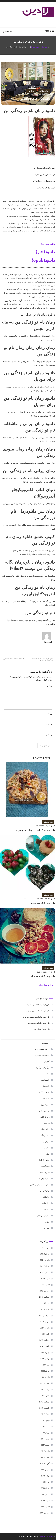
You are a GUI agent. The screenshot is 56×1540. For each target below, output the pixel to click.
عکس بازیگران (44, 1160)
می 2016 (46, 1482)
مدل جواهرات (44, 1178)
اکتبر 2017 (46, 1395)
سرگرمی (31, 91)
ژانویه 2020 (45, 1327)
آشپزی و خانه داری (42, 1055)
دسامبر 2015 (44, 1512)
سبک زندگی (45, 1135)
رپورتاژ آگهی (45, 1117)
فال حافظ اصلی (45, 985)
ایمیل (49, 724)
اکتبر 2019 (45, 1334)
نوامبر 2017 (45, 1389)
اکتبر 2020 (45, 1309)
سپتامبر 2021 (44, 1297)
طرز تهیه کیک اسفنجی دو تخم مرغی (36, 1017)
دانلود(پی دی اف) (48, 244)
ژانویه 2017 (45, 1451)
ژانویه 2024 (45, 1260)
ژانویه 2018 (45, 1377)
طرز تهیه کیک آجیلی (42, 1029)
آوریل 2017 (45, 1432)
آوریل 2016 (45, 1488)
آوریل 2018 (45, 1371)
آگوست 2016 (44, 1463)
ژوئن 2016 (45, 1475)
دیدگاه (49, 686)
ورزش (47, 1221)
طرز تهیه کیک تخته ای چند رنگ (38, 1004)
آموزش (47, 1061)
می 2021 (46, 1303)
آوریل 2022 (45, 1266)
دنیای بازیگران (44, 1092)
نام (50, 714)
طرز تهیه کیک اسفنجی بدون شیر (37, 1010)
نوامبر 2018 (45, 1358)
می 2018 (46, 1364)
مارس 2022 (45, 1272)
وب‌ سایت (48, 734)
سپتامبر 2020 (44, 1315)
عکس (47, 1154)
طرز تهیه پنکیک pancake (43, 903)
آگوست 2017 (44, 1408)
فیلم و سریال (44, 1172)
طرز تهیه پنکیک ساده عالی (42, 976)
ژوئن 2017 (45, 1420)
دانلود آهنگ (45, 1080)
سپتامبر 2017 (44, 1401)
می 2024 (46, 1247)
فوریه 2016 (45, 1500)
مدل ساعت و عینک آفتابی (40, 1184)
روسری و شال (44, 1110)
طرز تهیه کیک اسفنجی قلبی (39, 1023)
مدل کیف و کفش (43, 1215)
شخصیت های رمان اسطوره (13, 658)
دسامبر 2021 (44, 1290)
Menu (48, 30)
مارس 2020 (45, 1321)
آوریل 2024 (45, 1253)
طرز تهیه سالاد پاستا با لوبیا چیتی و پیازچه (35, 830)
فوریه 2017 (45, 1445)
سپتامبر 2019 (44, 1340)
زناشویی (46, 1123)
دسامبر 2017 (45, 1383)
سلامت (47, 1147)
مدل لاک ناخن (44, 1191)
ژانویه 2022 (45, 1284)
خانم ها (47, 1073)
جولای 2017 (45, 1414)
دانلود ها (46, 1086)
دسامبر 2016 (44, 1457)
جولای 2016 (45, 1469)
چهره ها (47, 1228)
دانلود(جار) (45, 252)
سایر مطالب (43, 91)
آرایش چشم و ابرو (42, 1049)
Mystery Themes (46, 1536)
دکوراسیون (45, 1104)
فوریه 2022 (45, 1278)
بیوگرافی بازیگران (42, 1067)
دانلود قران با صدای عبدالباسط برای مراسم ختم (42, 659)
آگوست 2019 (44, 1346)
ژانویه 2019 (45, 1352)
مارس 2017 (45, 1438)
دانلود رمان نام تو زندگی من (35, 99)
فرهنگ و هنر (45, 1166)
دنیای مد (46, 1098)
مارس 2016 (45, 1494)
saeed (42, 94)
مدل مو (47, 1209)
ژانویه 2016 (45, 1506)
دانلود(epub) (42, 260)
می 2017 (46, 1426)
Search (8, 31)
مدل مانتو (46, 1203)
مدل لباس (46, 1197)
